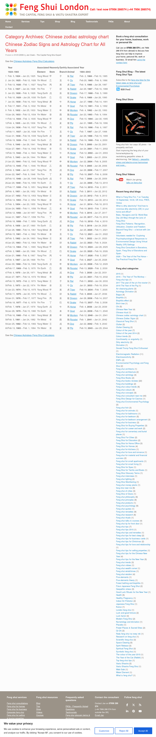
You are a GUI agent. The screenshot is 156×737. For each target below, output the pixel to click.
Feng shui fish (122, 407)
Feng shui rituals (123, 517)
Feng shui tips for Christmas (128, 541)
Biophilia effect (122, 300)
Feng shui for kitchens (126, 449)
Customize (104, 730)
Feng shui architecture (126, 371)
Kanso (119, 606)
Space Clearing (122, 642)
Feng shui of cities (124, 490)
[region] (78, 728)
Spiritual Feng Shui (124, 648)
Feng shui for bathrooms (127, 413)
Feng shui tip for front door (127, 523)
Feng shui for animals (125, 410)
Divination (120, 345)
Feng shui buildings (124, 383)
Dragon (73, 93)
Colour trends (122, 336)
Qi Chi (119, 630)
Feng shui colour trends (126, 386)
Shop (57, 21)
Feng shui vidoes (123, 565)
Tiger (72, 84)
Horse (73, 101)
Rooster (74, 114)
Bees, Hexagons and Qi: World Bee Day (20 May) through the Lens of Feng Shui (131, 217)
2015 (118, 273)
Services (25, 21)
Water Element (122, 672)
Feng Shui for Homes (125, 446)
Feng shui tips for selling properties (131, 550)
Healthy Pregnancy (124, 597)
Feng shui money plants (126, 484)
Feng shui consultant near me (129, 395)
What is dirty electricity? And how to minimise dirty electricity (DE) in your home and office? (132, 208)
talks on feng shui (134, 182)
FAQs (110, 21)
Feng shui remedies (124, 511)
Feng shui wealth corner (126, 568)
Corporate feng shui (15, 712)
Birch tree (120, 303)
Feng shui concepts (124, 392)
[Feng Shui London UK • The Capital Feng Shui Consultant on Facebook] (127, 705)
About (127, 21)
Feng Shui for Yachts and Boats (130, 470)
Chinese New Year (124, 309)
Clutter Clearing (123, 327)
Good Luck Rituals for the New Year (132, 592)
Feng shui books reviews (127, 380)
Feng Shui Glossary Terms (128, 473)
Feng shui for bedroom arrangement (131, 419)
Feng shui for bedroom (126, 416)
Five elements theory (125, 580)
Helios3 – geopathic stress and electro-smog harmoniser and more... (132, 162)
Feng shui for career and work (129, 428)
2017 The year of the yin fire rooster (132, 282)
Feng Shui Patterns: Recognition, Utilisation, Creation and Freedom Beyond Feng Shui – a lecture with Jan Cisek (133, 228)
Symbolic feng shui (124, 651)
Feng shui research (124, 514)
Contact (8, 26)
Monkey (74, 110)
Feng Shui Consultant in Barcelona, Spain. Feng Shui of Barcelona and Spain (131, 250)
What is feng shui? (124, 675)
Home (8, 21)
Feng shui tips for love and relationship (133, 544)
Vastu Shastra (122, 663)
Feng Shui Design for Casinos (129, 398)
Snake (73, 97)
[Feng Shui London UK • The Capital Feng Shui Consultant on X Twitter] (133, 705)
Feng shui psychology (125, 505)
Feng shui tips (122, 526)
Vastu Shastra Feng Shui (127, 666)
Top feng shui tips (124, 660)
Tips (42, 21)
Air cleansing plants (124, 288)
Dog (72, 118)
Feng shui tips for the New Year (130, 559)
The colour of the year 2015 (128, 654)
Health (119, 594)
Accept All (143, 730)
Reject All (123, 730)
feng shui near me (124, 487)
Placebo (119, 624)
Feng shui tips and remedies (128, 532)
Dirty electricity (122, 342)
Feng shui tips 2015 (124, 529)
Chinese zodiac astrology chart (129, 315)
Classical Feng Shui (125, 321)
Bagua (119, 294)
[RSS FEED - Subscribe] (123, 90)
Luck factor (121, 615)
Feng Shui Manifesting (126, 481)
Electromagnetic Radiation (127, 354)
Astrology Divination (125, 291)
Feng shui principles (125, 499)
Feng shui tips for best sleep (128, 535)
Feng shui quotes (123, 508)
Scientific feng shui (124, 639)
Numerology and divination (127, 621)
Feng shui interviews (125, 475)
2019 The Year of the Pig (127, 285)
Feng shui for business (126, 422)
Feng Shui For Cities (125, 437)
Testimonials (92, 21)
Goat (72, 105)
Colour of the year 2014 (126, 333)
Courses (40, 715)
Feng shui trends (123, 562)
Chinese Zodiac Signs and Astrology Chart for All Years (55, 47)
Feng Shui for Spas (124, 467)
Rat (71, 75)
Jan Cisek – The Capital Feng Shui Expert (44, 55)
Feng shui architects (125, 368)
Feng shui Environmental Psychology (132, 401)
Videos (39, 712)
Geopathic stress (123, 588)
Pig (71, 122)
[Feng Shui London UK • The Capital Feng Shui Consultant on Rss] (140, 705)
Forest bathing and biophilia (128, 583)
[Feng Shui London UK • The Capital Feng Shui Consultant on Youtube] (140, 711)
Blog (73, 21)
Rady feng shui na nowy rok (128, 633)
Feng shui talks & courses (127, 520)
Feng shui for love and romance (130, 452)
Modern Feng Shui (124, 618)
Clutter (119, 324)
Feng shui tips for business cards (130, 538)
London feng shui (123, 609)
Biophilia (120, 297)
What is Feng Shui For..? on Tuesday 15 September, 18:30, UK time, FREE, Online (133, 199)
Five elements (122, 577)
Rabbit (73, 88)
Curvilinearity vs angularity (127, 339)
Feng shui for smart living (127, 464)
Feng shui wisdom (124, 574)
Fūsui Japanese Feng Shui (128, 586)
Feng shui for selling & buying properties (16, 717)
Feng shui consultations (17, 703)
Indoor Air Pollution (124, 600)
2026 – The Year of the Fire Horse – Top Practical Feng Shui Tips (132, 258)
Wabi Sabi (120, 669)
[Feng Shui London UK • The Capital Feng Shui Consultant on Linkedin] (127, 711)
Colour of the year (124, 330)
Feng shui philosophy (125, 496)
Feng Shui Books (123, 377)
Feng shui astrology (124, 374)
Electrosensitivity (123, 356)
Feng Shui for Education (126, 440)
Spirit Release (122, 645)
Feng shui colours (124, 389)
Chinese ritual (122, 312)
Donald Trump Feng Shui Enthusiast (132, 348)
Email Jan (99, 715)
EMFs (118, 360)
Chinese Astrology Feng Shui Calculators (34, 61)
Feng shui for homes (16, 706)
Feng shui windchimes (126, 571)
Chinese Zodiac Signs (125, 318)
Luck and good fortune (126, 612)
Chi (117, 306)
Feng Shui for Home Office (128, 443)
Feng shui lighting (124, 479)
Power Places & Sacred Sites (129, 627)
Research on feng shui (126, 636)
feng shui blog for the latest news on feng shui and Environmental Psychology (133, 82)
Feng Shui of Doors (124, 493)
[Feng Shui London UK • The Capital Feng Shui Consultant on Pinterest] (133, 711)
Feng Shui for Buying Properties (130, 425)
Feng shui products (124, 502)
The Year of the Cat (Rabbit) (128, 657)
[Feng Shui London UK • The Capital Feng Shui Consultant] (47, 9)
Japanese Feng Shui (125, 603)
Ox (71, 80)
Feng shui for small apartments (130, 461)
